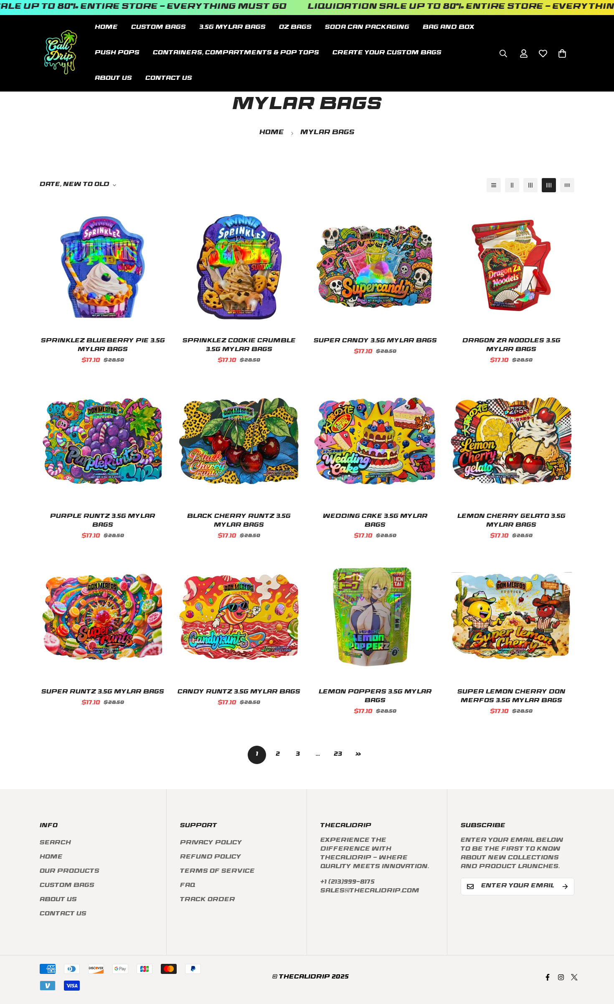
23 (338, 754)
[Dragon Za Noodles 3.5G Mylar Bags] (511, 265)
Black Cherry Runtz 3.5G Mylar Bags (239, 521)
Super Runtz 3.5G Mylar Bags (102, 692)
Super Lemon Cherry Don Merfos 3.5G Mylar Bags (511, 697)
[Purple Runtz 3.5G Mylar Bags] (103, 441)
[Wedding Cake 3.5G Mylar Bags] (375, 441)
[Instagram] (561, 977)
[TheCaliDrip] (60, 53)
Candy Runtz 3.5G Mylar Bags (239, 692)
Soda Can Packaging (367, 27)
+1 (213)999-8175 (347, 882)
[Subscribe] (565, 886)
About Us (113, 78)
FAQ (187, 885)
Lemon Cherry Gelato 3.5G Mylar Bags (511, 521)
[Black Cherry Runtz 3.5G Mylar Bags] (239, 441)
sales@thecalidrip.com (369, 891)
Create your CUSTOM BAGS (386, 53)
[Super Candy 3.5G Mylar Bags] (375, 265)
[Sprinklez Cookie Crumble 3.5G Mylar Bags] (239, 265)
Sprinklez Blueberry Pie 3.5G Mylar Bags (103, 346)
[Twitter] (574, 977)
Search (55, 843)
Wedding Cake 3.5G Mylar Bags (375, 521)
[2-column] (512, 185)
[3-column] (530, 185)
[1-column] (494, 185)
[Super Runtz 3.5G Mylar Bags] (103, 616)
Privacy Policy (211, 843)
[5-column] (567, 185)
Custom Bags (67, 885)
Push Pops (117, 53)
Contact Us (168, 78)
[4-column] (549, 185)
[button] (562, 53)
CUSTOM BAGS (158, 27)
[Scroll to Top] (597, 958)
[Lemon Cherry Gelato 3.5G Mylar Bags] (511, 441)
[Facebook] (547, 977)
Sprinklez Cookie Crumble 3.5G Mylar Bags (239, 346)
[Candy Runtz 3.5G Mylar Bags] (239, 616)
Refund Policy (210, 857)
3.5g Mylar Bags (232, 27)
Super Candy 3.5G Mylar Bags (375, 341)
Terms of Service (217, 871)
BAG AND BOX (448, 27)
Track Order (207, 900)
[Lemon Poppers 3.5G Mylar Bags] (375, 616)
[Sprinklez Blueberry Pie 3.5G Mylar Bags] (103, 265)
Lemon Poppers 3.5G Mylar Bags (375, 697)
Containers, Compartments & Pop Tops (236, 53)
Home (106, 27)
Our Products (69, 871)
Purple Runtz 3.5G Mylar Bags (102, 521)
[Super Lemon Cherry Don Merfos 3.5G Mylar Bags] (511, 616)
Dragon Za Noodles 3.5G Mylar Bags (511, 346)
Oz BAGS (295, 27)
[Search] (503, 53)
